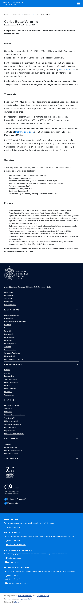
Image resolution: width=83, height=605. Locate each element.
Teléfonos (7, 444)
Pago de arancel (9, 430)
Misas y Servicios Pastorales (14, 434)
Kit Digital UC (17, 602)
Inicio (6, 15)
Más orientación (13, 562)
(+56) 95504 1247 (13, 579)
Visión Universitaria (10, 379)
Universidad (16, 15)
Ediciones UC (8, 334)
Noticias (7, 370)
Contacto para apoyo (15, 558)
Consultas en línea (10, 447)
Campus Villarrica (10, 305)
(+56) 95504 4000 (13, 527)
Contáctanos (11, 439)
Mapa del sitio (11, 503)
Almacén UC (8, 408)
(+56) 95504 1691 (13, 575)
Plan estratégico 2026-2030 (13, 359)
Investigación (8, 318)
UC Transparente (10, 343)
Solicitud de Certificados (12, 424)
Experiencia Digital (43, 596)
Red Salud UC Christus (11, 405)
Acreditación (11, 459)
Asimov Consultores (25, 596)
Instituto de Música (24, 132)
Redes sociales (9, 376)
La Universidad (11, 310)
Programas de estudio (11, 315)
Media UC (7, 385)
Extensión (7, 325)
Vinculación (8, 328)
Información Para (10, 350)
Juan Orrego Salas (67, 69)
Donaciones (8, 340)
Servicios (9, 400)
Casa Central (8, 292)
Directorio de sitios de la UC (13, 450)
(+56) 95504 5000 (13, 540)
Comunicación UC (13, 364)
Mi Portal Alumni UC (11, 421)
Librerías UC (8, 412)
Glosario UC (8, 392)
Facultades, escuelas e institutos (15, 321)
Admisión (7, 347)
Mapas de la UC (9, 356)
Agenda (7, 373)
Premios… (27, 15)
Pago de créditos (10, 427)
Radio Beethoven (10, 389)
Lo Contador (8, 302)
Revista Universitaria (11, 382)
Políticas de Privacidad (15, 499)
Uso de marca (9, 395)
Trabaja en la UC (9, 418)
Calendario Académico (12, 353)
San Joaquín (8, 298)
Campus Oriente (9, 295)
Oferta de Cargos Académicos (14, 415)
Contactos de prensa (11, 454)
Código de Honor (10, 337)
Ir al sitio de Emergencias (16, 545)
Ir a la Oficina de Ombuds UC (17, 583)
